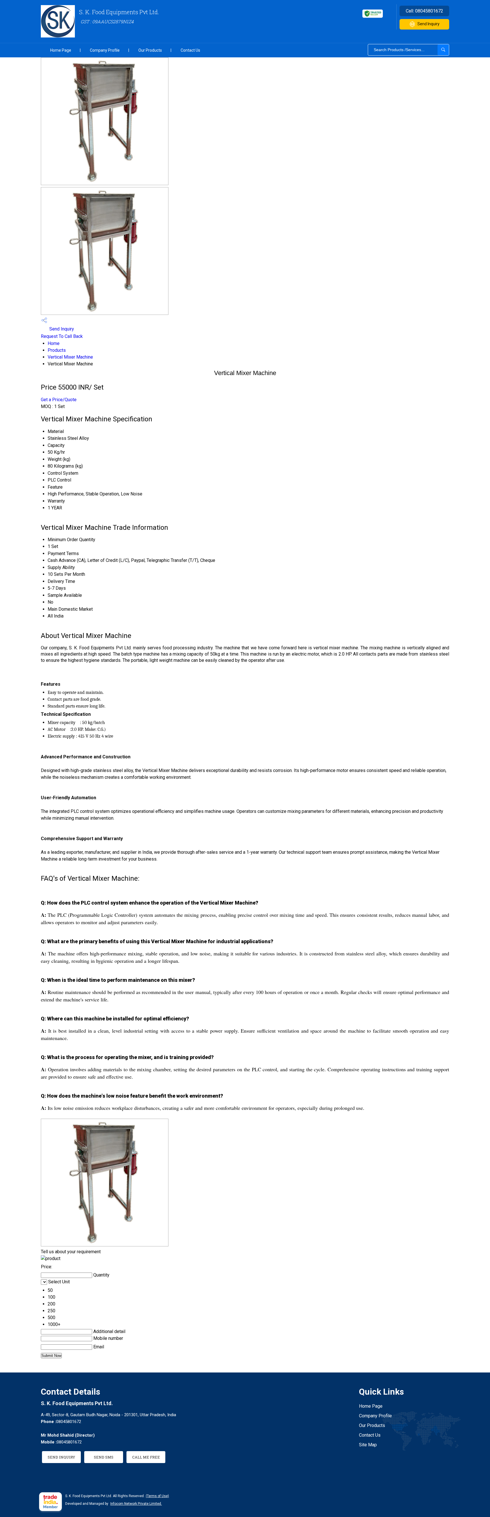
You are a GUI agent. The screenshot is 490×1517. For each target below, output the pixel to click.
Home (54, 343)
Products (57, 350)
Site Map (368, 1444)
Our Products (150, 50)
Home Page (60, 50)
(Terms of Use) (157, 1496)
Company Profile (105, 50)
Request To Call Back (62, 336)
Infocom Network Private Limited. (136, 1504)
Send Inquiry (428, 24)
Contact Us (190, 50)
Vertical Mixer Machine (70, 357)
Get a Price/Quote (59, 399)
